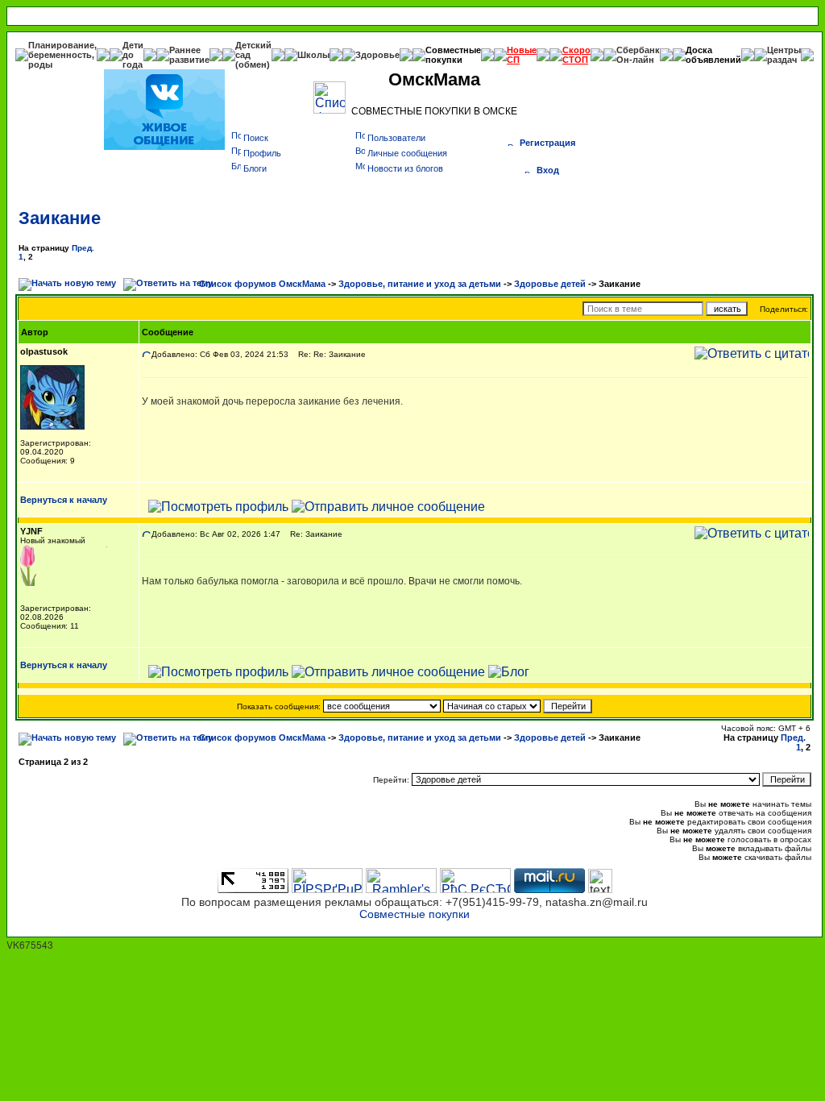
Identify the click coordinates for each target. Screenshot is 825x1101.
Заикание (60, 218)
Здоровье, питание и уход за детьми (419, 284)
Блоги (255, 168)
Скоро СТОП (576, 54)
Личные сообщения (407, 153)
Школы (313, 55)
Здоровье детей (550, 284)
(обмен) (252, 64)
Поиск (255, 138)
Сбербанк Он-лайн (638, 54)
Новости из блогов (405, 168)
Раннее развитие (189, 54)
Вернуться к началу (63, 500)
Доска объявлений (713, 54)
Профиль (262, 153)
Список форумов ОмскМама (262, 284)
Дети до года (132, 54)
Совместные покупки (453, 54)
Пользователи (396, 138)
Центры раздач (784, 54)
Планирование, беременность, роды (62, 54)
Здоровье (377, 55)
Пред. (83, 247)
